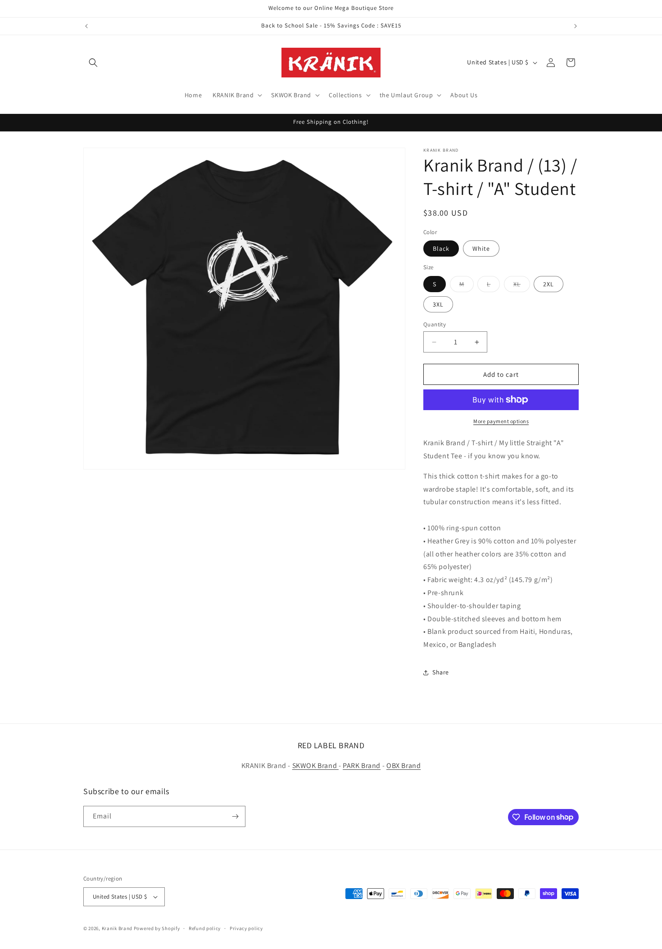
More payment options (501, 421)
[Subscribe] (235, 816)
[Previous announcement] (86, 26)
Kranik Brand (117, 928)
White (481, 248)
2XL (548, 284)
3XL (438, 304)
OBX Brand (403, 765)
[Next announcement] (575, 26)
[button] (93, 62)
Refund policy (205, 928)
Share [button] (440, 672)
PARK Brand (362, 765)
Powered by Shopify (157, 928)
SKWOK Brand (315, 765)
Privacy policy (246, 928)
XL (521, 286)
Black (441, 248)
